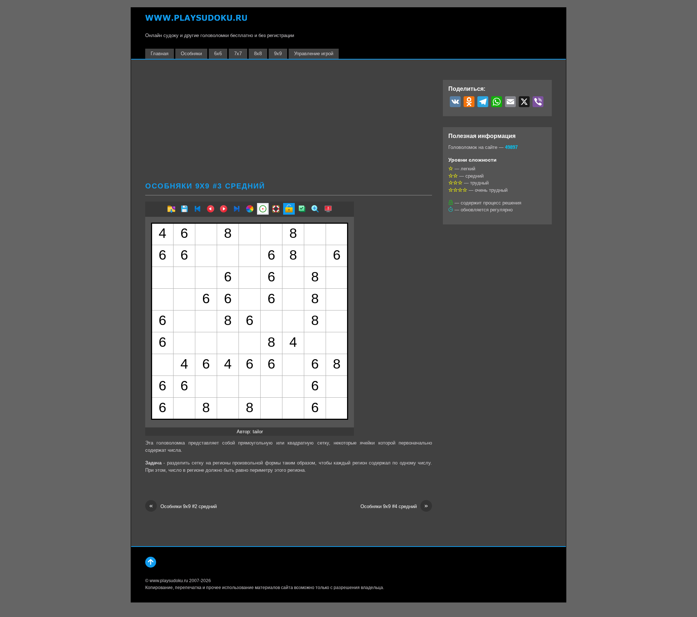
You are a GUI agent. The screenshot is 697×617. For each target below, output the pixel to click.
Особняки (191, 53)
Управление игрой (313, 53)
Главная (159, 53)
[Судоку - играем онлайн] (196, 21)
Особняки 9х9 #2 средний (183, 506)
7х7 (238, 53)
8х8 (258, 53)
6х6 (218, 53)
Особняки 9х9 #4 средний (394, 506)
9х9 (278, 53)
